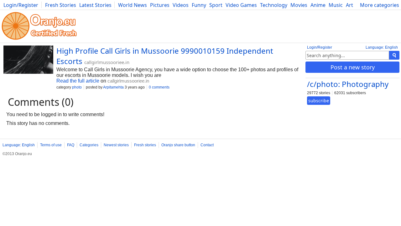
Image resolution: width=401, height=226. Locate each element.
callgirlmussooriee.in (106, 62)
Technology (273, 5)
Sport (215, 5)
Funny (199, 5)
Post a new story (353, 67)
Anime (317, 5)
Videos (181, 5)
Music (336, 5)
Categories (89, 145)
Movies (298, 5)
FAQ (70, 145)
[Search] (394, 55)
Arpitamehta (113, 87)
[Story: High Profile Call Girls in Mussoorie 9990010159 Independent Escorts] (28, 60)
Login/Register (20, 5)
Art (349, 5)
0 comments (159, 87)
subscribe (318, 101)
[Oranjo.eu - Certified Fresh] (39, 39)
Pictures (159, 5)
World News (132, 5)
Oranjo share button (178, 145)
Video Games (241, 5)
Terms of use (51, 145)
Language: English (382, 47)
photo (77, 87)
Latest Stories (95, 5)
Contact (207, 145)
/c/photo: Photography (347, 84)
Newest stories (116, 145)
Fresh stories (145, 145)
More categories (379, 5)
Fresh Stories (60, 5)
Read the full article (77, 80)
